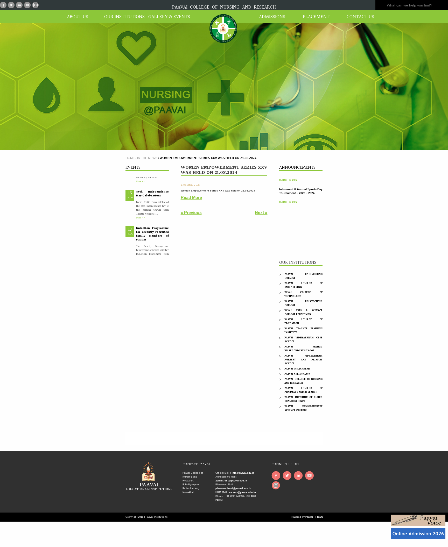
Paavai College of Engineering (303, 285)
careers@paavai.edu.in (242, 492)
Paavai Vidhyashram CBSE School (303, 339)
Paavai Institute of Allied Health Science (303, 399)
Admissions (272, 17)
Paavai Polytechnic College (303, 303)
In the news (147, 158)
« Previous (191, 212)
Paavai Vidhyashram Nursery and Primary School (303, 359)
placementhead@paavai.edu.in (233, 488)
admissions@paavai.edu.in (231, 480)
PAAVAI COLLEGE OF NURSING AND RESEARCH (224, 7)
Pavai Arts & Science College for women (303, 312)
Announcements (297, 167)
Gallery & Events (167, 17)
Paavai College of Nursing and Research (303, 381)
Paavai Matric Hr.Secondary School (303, 348)
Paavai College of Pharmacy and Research (303, 390)
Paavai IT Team (314, 517)
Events (133, 167)
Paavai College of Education (303, 321)
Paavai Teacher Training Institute (303, 330)
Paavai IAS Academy (297, 369)
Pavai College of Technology (303, 294)
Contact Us (360, 17)
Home (130, 158)
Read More (191, 197)
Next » (261, 212)
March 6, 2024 (288, 192)
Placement (316, 17)
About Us (77, 17)
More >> (140, 208)
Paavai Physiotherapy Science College (303, 408)
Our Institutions (123, 17)
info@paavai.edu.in (243, 473)
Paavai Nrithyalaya (297, 374)
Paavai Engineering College (303, 276)
